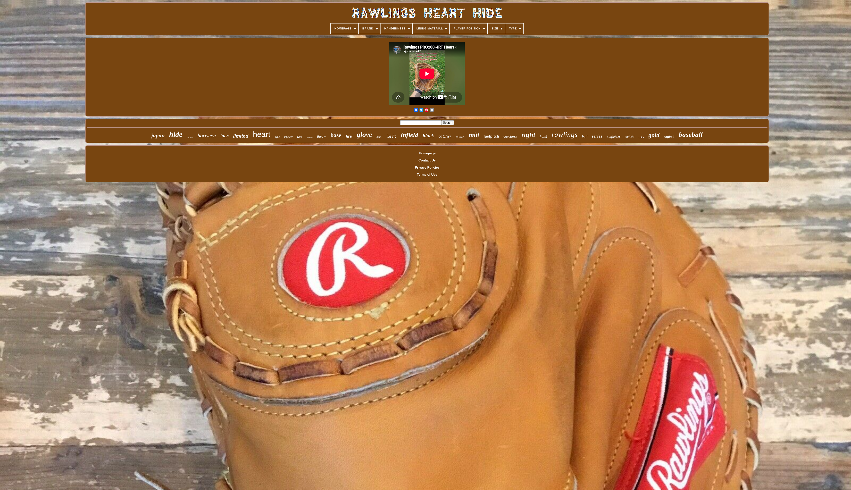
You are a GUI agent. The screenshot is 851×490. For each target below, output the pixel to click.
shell (379, 136)
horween (206, 135)
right (528, 135)
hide (175, 134)
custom (190, 137)
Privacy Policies (427, 167)
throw (321, 136)
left (391, 136)
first (349, 136)
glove (364, 134)
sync (277, 136)
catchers (510, 136)
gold (654, 135)
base (335, 135)
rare (299, 136)
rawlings (565, 134)
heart (261, 134)
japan (158, 135)
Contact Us (427, 160)
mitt (474, 134)
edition (460, 136)
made (309, 137)
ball (584, 136)
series (597, 136)
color (641, 137)
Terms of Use (427, 174)
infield (409, 134)
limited (240, 135)
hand (543, 136)
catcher (445, 136)
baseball (691, 134)
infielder (288, 136)
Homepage (427, 153)
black (428, 135)
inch (224, 135)
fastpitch (491, 136)
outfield (629, 136)
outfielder (613, 136)
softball (669, 136)
